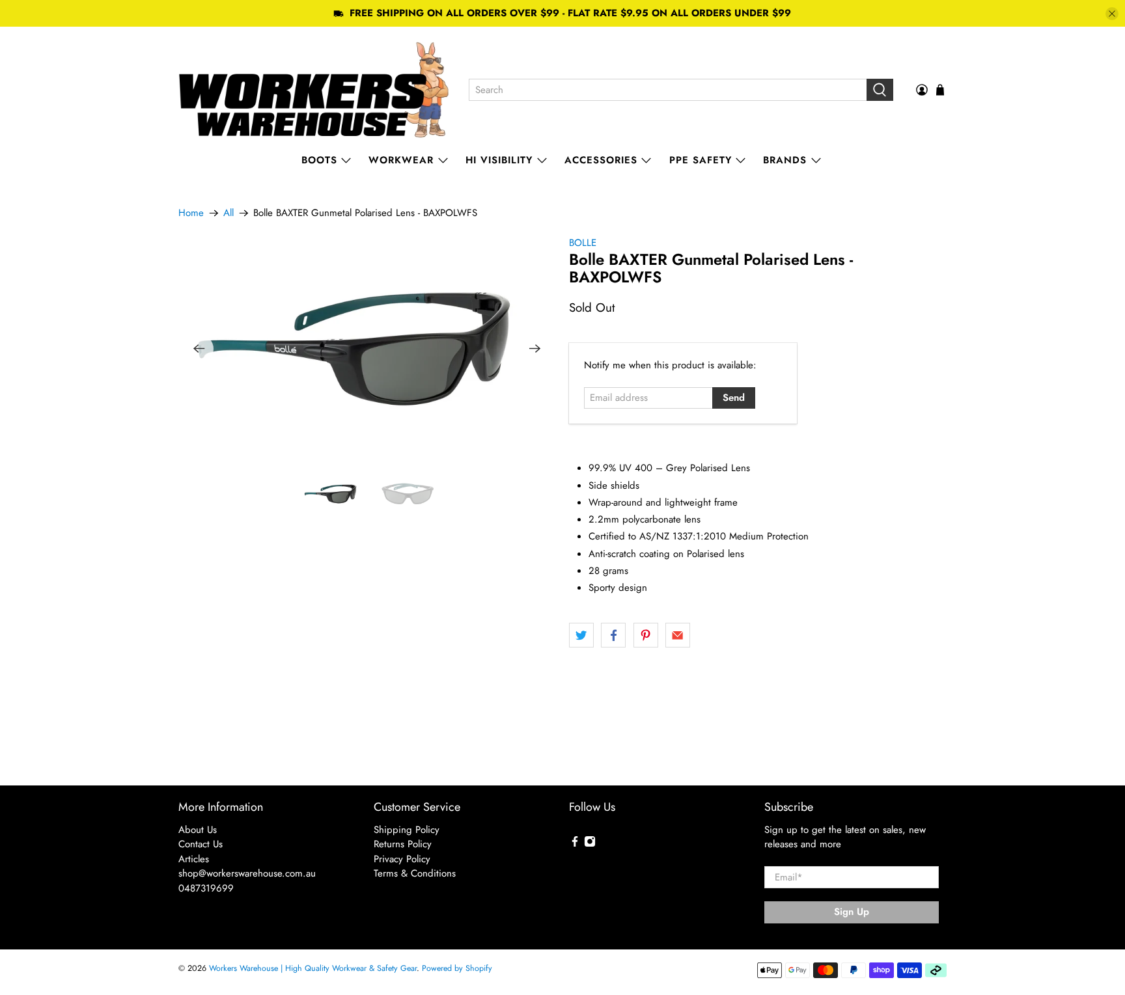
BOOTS (319, 160)
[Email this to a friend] (677, 635)
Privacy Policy (402, 859)
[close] (1111, 13)
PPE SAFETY (700, 160)
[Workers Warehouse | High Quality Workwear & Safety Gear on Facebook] (575, 844)
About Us (197, 830)
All (228, 213)
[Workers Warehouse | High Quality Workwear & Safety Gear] (314, 90)
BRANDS (785, 160)
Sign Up (851, 912)
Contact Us (200, 844)
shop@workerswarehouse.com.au (247, 873)
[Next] (535, 348)
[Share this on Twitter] (581, 635)
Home (191, 213)
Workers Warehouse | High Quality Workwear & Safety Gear (313, 968)
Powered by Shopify (457, 968)
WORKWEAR (401, 160)
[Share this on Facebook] (613, 635)
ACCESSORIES (600, 160)
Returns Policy (403, 844)
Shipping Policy (406, 830)
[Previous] (199, 348)
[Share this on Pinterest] (645, 635)
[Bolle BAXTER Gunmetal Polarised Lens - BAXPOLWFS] (367, 349)
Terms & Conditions (415, 873)
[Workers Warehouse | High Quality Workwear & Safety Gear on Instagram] (590, 844)
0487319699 (206, 888)
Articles (193, 859)
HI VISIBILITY (499, 160)
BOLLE (582, 243)
